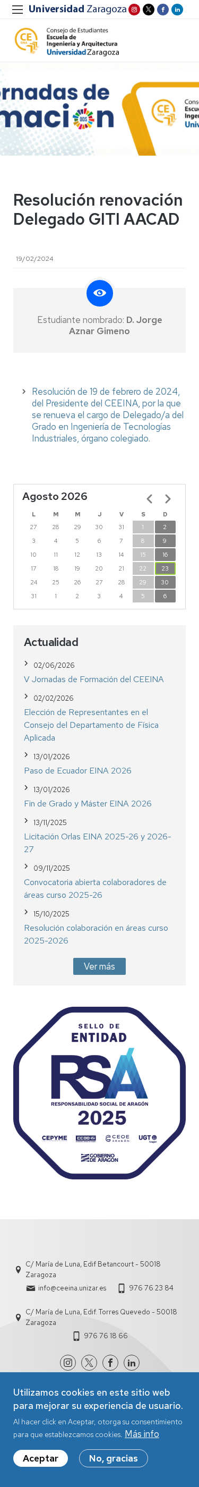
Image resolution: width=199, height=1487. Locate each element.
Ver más (99, 966)
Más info (142, 1434)
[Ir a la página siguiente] (168, 499)
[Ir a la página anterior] (150, 499)
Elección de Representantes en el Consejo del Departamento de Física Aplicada (91, 725)
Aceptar (40, 1458)
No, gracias (113, 1458)
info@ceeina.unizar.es (72, 1288)
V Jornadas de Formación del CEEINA (94, 679)
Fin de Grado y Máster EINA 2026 (88, 803)
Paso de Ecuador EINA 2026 (78, 770)
